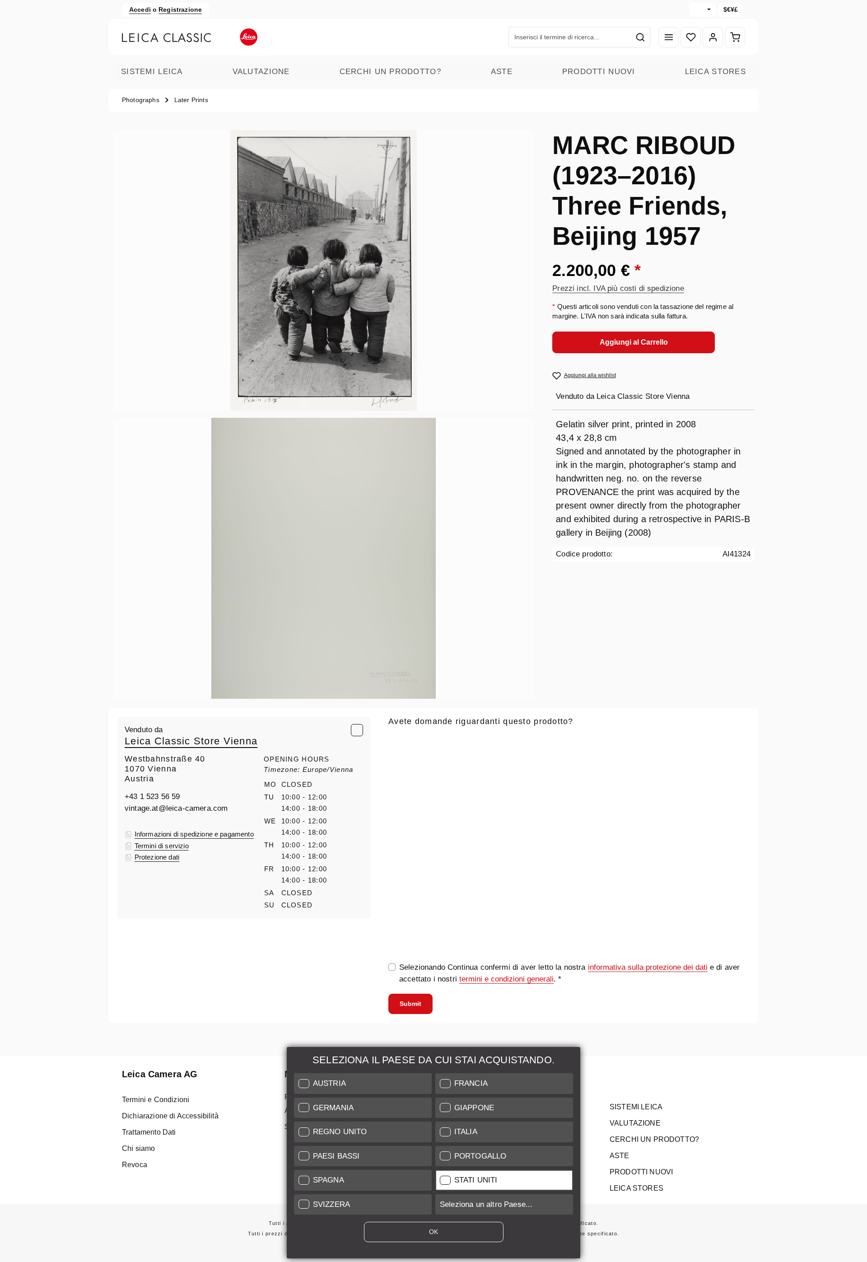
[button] (363, 1083)
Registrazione (180, 9)
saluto (398, 783)
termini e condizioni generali (506, 979)
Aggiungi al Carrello (634, 342)
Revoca (134, 1165)
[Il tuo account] (713, 37)
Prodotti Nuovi (598, 71)
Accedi (140, 9)
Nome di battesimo (546, 783)
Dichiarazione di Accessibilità (170, 1116)
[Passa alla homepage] (189, 37)
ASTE (502, 71)
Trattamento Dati (149, 1132)
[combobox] (569, 37)
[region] (323, 414)
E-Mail (402, 741)
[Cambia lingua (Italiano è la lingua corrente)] (702, 10)
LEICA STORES (715, 71)
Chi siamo (138, 1148)
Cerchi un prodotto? (390, 71)
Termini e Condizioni (155, 1099)
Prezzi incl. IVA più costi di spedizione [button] (618, 288)
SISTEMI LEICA (152, 71)
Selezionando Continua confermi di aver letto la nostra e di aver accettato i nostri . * (569, 973)
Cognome (653, 783)
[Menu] (668, 37)
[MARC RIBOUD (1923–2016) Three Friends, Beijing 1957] (323, 270)
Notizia (400, 825)
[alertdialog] (433, 1154)
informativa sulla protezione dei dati (648, 967)
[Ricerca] (640, 37)
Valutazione (261, 71)
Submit (410, 1003)
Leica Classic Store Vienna (191, 741)
